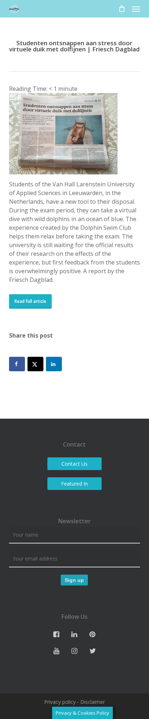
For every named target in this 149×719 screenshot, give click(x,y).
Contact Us (74, 463)
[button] (136, 8)
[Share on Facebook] (17, 364)
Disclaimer (92, 701)
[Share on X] (35, 364)
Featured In (74, 483)
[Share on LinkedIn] (54, 364)
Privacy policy (60, 701)
